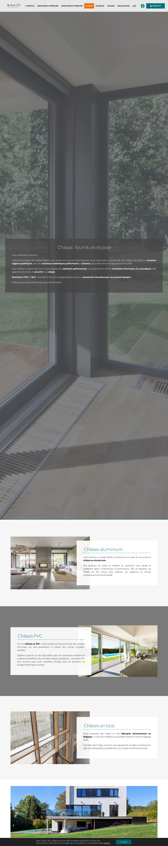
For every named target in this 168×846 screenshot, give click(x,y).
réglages (107, 843)
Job (134, 6)
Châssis (89, 6)
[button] (13, 825)
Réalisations (124, 6)
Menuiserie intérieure (47, 6)
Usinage (111, 6)
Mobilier (100, 6)
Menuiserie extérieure (72, 6)
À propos (29, 6)
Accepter (123, 842)
